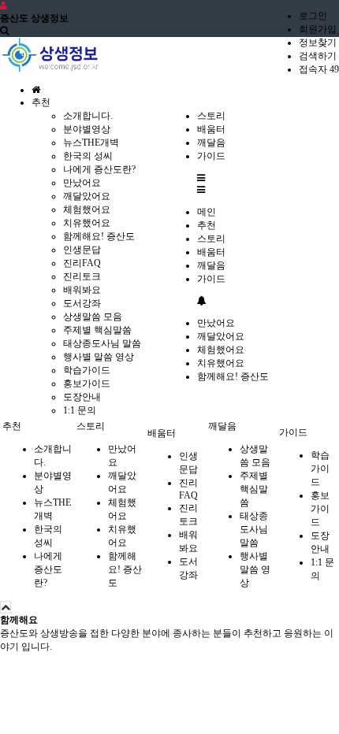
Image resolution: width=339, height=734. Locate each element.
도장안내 (82, 396)
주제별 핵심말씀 (97, 329)
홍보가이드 (86, 383)
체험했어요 (86, 209)
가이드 (211, 278)
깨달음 (211, 265)
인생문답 (82, 249)
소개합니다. (88, 115)
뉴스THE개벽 (91, 142)
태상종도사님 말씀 (102, 343)
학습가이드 (86, 370)
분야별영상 (86, 129)
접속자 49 (319, 69)
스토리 (211, 238)
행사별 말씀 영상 (98, 356)
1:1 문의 (79, 410)
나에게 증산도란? (99, 169)
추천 (206, 225)
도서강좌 (82, 303)
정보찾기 (318, 42)
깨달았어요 (86, 196)
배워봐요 (82, 289)
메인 (206, 211)
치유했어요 (86, 222)
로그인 (313, 15)
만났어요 (82, 182)
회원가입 (318, 29)
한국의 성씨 (88, 155)
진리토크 (82, 276)
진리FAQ (82, 263)
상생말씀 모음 (92, 316)
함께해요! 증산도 (99, 236)
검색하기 (318, 55)
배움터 (211, 252)
